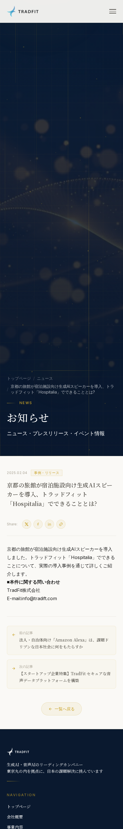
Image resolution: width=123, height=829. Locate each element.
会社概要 (15, 817)
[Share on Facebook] (38, 524)
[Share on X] (26, 524)
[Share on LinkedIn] (49, 524)
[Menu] (112, 11)
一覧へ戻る (65, 708)
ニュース (45, 378)
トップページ (19, 378)
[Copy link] (61, 524)
